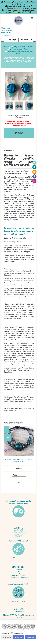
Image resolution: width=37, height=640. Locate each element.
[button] (30, 106)
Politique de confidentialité (18, 577)
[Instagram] (34, 181)
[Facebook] (34, 176)
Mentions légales (18, 575)
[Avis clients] (34, 167)
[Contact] (34, 163)
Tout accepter (31, 637)
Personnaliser (7, 637)
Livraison (18, 569)
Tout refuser (18, 637)
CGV (18, 573)
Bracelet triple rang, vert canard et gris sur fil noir (19, 460)
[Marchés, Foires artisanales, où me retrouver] (34, 172)
